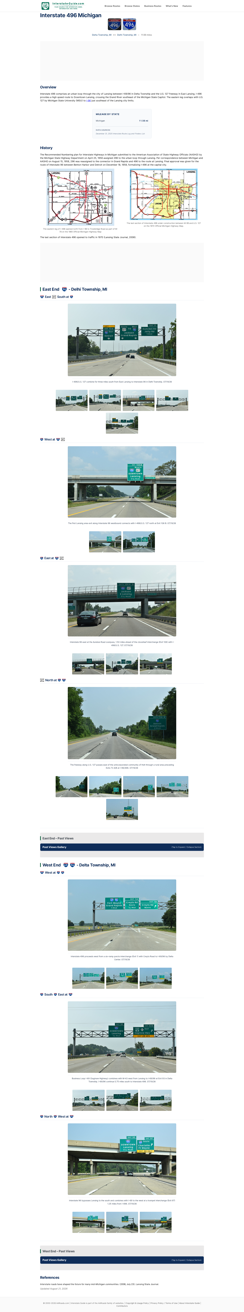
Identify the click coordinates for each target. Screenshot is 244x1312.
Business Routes (152, 6)
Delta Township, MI (102, 35)
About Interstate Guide (189, 1303)
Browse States (132, 6)
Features (187, 6)
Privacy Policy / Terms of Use (164, 1303)
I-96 (88, 100)
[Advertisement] (122, 61)
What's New (172, 6)
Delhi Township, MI (126, 35)
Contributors (122, 1306)
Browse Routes (112, 6)
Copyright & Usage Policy (137, 1303)
